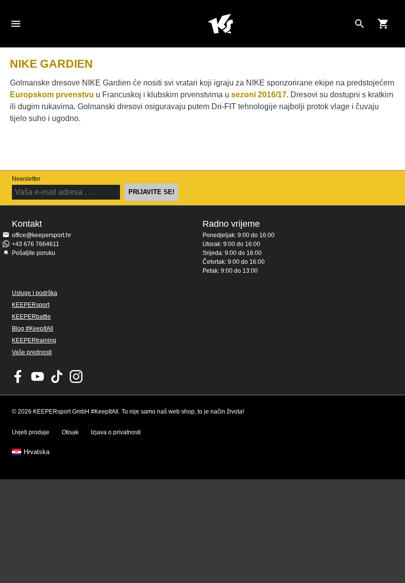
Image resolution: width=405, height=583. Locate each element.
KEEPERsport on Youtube (37, 376)
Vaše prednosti (32, 352)
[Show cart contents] (383, 24)
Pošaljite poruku (33, 253)
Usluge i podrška (34, 293)
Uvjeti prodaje (30, 432)
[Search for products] (359, 24)
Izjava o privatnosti (116, 432)
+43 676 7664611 (35, 244)
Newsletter (26, 178)
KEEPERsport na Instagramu (76, 376)
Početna (220, 24)
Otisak (70, 432)
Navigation (16, 24)
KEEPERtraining (34, 340)
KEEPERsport (30, 304)
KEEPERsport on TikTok (56, 376)
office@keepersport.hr (41, 235)
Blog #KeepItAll (32, 328)
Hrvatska (36, 452)
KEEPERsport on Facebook (18, 376)
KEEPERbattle (31, 316)
